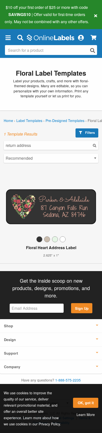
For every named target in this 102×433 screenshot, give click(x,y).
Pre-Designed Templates (65, 120)
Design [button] (10, 339)
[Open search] (92, 50)
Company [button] (12, 366)
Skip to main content (18, 17)
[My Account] (81, 37)
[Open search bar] (20, 37)
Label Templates (29, 120)
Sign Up (82, 308)
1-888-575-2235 (68, 380)
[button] (8, 37)
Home (8, 120)
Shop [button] (8, 325)
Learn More (85, 414)
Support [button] (11, 353)
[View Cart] (93, 37)
